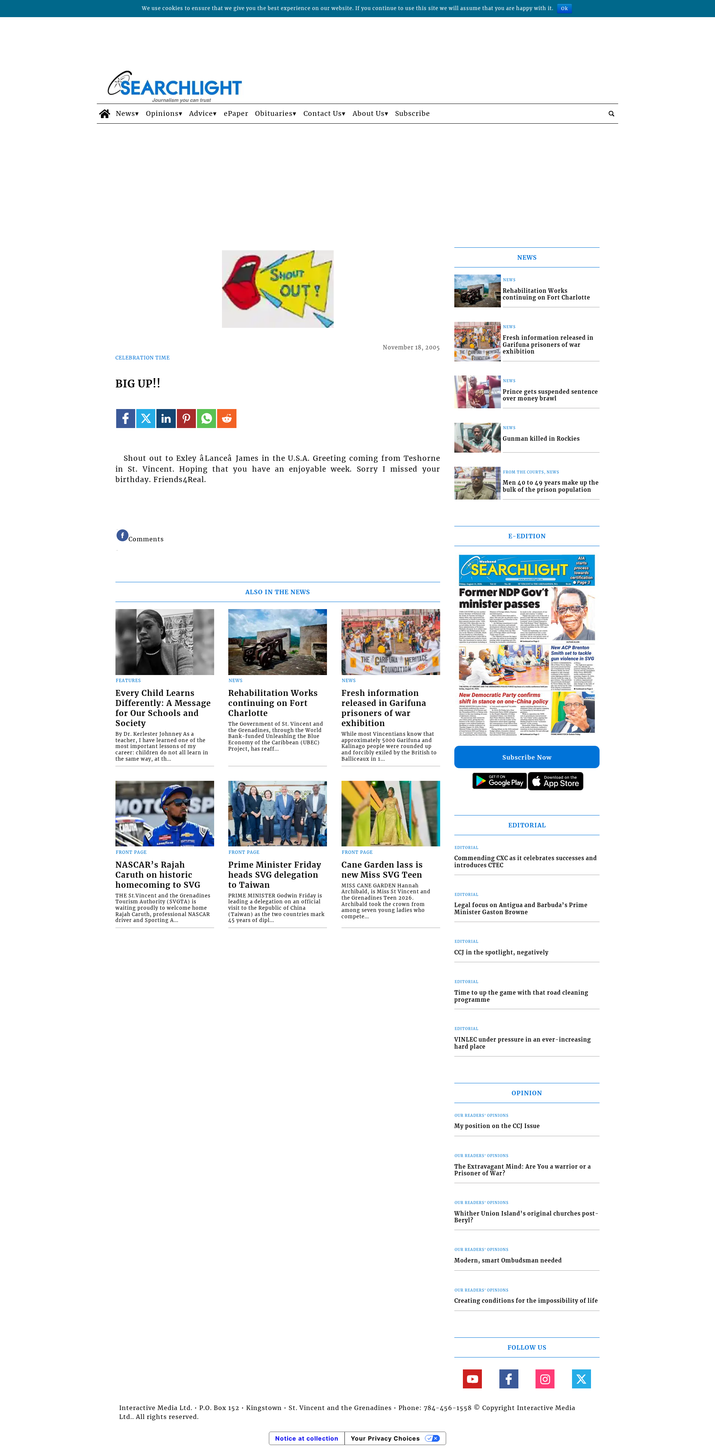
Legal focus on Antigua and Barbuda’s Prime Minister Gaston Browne (521, 909)
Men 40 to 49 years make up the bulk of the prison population (551, 486)
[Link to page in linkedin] (165, 418)
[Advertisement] (357, 179)
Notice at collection (307, 1438)
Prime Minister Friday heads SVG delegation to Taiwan (274, 875)
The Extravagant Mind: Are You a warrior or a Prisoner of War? (522, 1170)
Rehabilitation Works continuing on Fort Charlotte (273, 703)
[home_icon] (104, 114)
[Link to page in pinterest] (186, 418)
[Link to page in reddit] (226, 418)
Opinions (162, 114)
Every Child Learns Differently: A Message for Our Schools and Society (163, 708)
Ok (564, 8)
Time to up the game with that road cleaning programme (521, 996)
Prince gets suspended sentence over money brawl (550, 395)
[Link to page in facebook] (125, 418)
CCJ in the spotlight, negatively (501, 952)
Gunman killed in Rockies (541, 438)
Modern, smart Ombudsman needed (508, 1260)
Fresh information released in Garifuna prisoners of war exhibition (383, 708)
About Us (369, 114)
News (125, 114)
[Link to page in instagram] (545, 1378)
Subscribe (412, 114)
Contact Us (323, 114)
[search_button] (611, 114)
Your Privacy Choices (385, 1438)
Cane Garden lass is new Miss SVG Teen (382, 870)
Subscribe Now (527, 757)
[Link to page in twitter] (145, 418)
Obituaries (274, 114)
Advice (201, 114)
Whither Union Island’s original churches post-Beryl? (526, 1217)
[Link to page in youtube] (472, 1378)
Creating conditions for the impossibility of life (526, 1301)
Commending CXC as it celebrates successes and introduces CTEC (525, 862)
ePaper (236, 114)
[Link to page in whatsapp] (206, 418)
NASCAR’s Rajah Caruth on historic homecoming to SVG (157, 875)
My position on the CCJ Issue (497, 1126)
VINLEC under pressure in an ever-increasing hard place (522, 1043)
